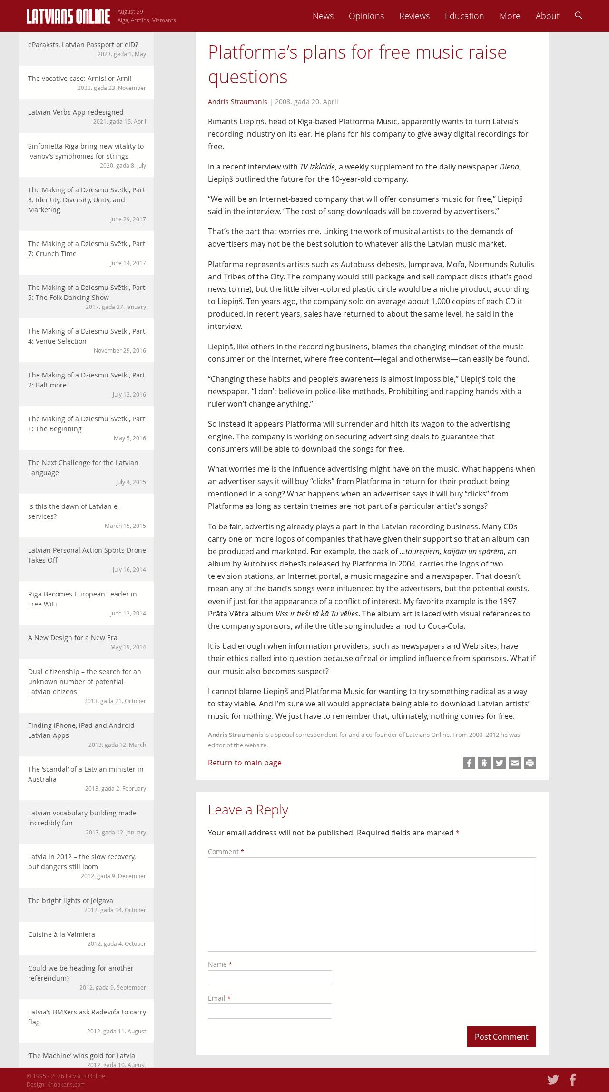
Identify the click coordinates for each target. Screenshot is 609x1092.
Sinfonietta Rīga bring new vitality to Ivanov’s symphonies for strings (87, 155)
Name (220, 964)
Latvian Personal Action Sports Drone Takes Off (87, 559)
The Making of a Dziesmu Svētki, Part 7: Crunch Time (87, 253)
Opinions (366, 15)
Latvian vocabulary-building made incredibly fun (87, 822)
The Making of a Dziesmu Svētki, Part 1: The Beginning (87, 428)
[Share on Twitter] (499, 763)
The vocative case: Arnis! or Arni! (87, 82)
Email (219, 998)
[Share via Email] (515, 763)
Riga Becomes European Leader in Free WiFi (87, 603)
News (323, 15)
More (510, 15)
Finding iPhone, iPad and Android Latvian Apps (87, 734)
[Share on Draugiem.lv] (484, 763)
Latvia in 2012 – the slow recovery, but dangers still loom (87, 866)
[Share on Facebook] (469, 763)
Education (464, 15)
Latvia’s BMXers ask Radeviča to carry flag (87, 1021)
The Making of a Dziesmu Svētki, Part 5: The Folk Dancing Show (87, 296)
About (548, 15)
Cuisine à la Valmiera (87, 938)
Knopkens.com (66, 1084)
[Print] (530, 763)
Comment (226, 851)
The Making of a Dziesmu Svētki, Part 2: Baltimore (87, 384)
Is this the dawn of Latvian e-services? (87, 515)
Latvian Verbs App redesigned (87, 116)
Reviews (414, 15)
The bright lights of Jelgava (87, 904)
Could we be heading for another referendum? (87, 977)
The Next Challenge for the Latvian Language (87, 472)
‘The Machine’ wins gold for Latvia (87, 1060)
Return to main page (245, 762)
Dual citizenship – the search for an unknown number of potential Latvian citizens (87, 686)
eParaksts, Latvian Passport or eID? (87, 49)
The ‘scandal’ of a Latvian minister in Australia (87, 778)
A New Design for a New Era (87, 642)
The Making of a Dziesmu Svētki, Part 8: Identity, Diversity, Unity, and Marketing (87, 204)
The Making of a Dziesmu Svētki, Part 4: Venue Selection (87, 340)
